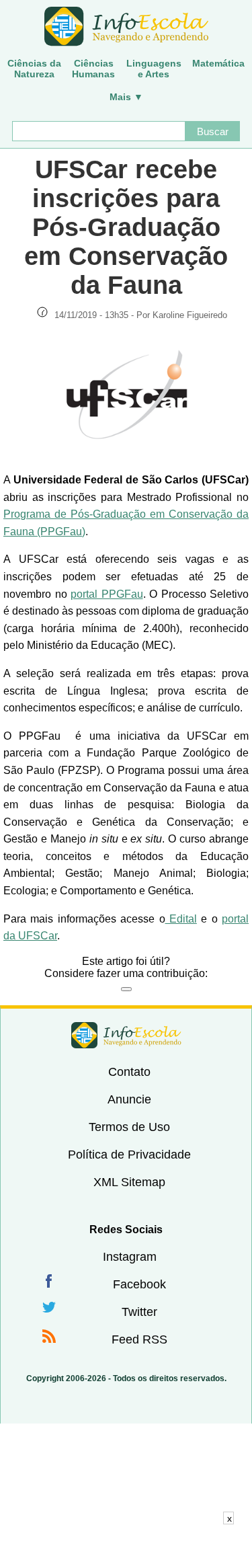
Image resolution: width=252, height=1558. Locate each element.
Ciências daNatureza (34, 68)
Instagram (130, 1256)
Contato (129, 1072)
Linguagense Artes (153, 68)
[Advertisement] (126, 1541)
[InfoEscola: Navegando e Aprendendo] (126, 27)
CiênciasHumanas (93, 68)
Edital (181, 919)
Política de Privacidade (129, 1154)
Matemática (218, 63)
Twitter (139, 1312)
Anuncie (129, 1099)
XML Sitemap (129, 1182)
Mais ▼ (126, 96)
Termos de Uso (129, 1127)
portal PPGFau (107, 594)
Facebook (139, 1284)
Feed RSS (139, 1339)
